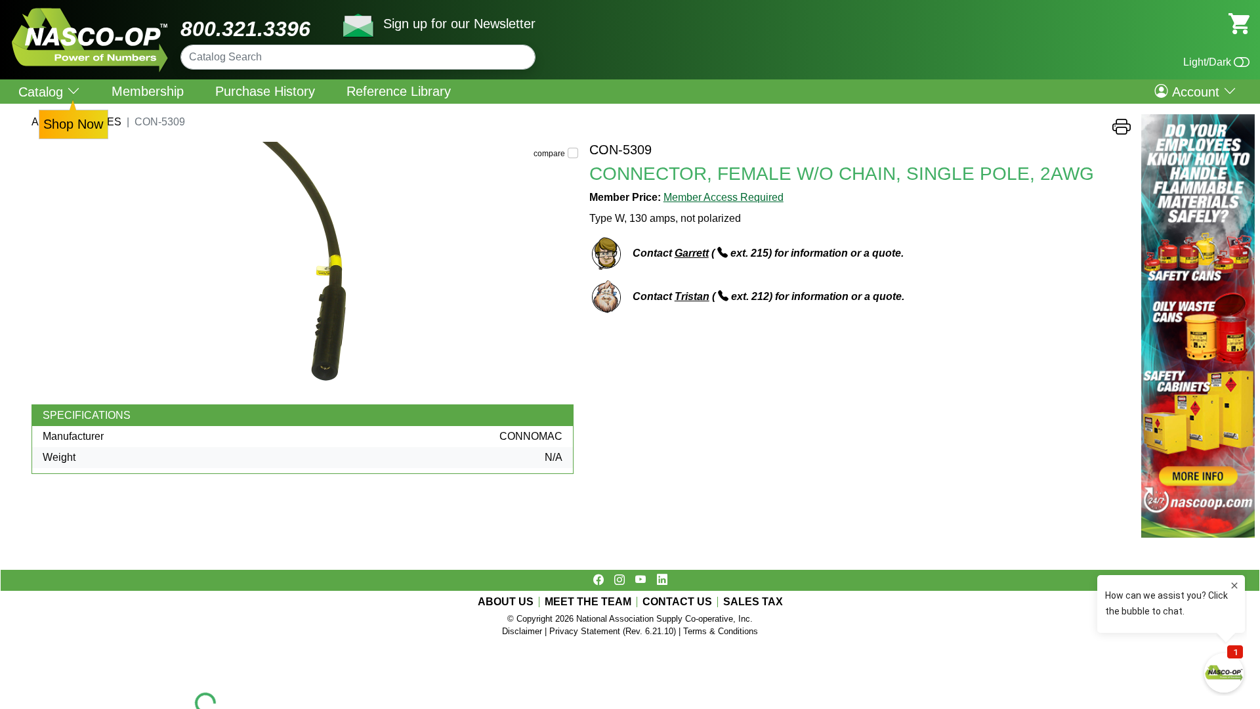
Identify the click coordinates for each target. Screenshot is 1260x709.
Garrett (692, 253)
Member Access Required (723, 197)
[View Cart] (1239, 22)
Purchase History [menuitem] (265, 91)
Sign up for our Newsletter (459, 23)
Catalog (42, 91)
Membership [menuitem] (148, 91)
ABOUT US (506, 602)
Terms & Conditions (720, 631)
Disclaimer (522, 631)
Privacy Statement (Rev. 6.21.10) (612, 631)
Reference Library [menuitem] (398, 91)
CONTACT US (677, 602)
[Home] (90, 12)
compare (549, 153)
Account (1195, 91)
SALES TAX (753, 602)
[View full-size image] (305, 273)
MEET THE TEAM (588, 602)
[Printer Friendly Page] (1121, 130)
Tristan (692, 296)
